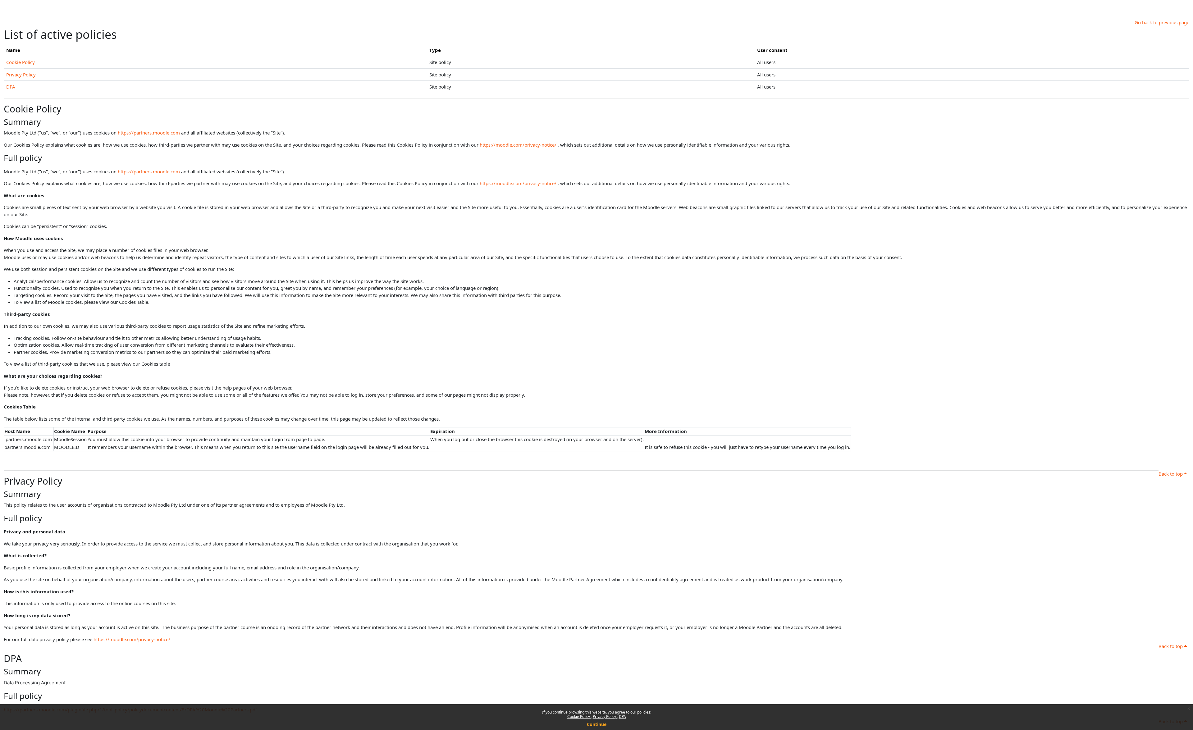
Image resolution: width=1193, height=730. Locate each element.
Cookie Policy (579, 716)
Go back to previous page (1162, 22)
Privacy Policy (605, 716)
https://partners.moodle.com (149, 133)
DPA (622, 716)
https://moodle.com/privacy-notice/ (518, 145)
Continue (596, 724)
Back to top (1171, 474)
